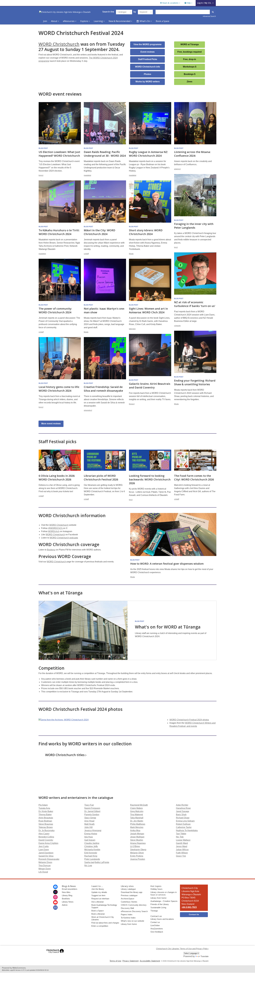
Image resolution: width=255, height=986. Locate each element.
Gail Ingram (89, 840)
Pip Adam (43, 805)
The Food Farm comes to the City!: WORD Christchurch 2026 (194, 477)
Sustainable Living (158, 907)
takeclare (132, 329)
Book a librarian (98, 914)
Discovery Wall (127, 908)
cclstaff (86, 254)
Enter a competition (99, 926)
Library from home (129, 924)
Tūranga (154, 911)
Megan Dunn (45, 869)
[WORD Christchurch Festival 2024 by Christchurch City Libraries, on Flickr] (64, 720)
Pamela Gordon (91, 814)
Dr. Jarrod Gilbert (92, 811)
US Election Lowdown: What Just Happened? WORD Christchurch (59, 153)
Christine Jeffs (91, 846)
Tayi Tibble (181, 834)
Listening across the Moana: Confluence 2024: (192, 153)
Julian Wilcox (182, 849)
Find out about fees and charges (105, 923)
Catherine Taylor (184, 827)
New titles (66, 892)
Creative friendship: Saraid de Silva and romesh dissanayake (103, 388)
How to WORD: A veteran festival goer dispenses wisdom (167, 563)
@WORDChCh (55, 528)
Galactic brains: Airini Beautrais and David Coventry (149, 385)
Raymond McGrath (139, 805)
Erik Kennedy (90, 853)
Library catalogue (128, 889)
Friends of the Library (159, 904)
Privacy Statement (130, 961)
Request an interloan (100, 898)
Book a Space (162, 21)
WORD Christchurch (59, 44)
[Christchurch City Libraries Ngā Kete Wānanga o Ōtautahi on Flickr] (55, 892)
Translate (205, 956)
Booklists (66, 898)
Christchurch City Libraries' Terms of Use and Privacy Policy (182, 948)
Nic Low (88, 865)
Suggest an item (98, 895)
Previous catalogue (129, 895)
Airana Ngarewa (138, 843)
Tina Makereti (136, 814)
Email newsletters (69, 889)
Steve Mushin (136, 840)
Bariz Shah (181, 814)
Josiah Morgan (137, 834)
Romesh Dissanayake (49, 859)
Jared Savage (182, 811)
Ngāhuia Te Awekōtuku (187, 830)
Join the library (97, 889)
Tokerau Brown (46, 827)
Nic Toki (180, 837)
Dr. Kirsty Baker (46, 811)
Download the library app (131, 892)
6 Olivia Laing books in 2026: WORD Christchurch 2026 (57, 477)
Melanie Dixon (45, 862)
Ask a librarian (97, 902)
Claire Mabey (136, 808)
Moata (131, 254)
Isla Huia (88, 837)
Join (45, 21)
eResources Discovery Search (134, 911)
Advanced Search (209, 16)
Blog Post (43, 148)
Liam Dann (44, 849)
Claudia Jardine (91, 843)
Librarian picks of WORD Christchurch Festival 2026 (101, 477)
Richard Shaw (182, 818)
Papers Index (126, 914)
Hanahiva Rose (183, 808)
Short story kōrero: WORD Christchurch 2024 (146, 232)
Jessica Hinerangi (92, 830)
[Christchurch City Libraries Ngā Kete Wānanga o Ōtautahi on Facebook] (55, 887)
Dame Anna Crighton (48, 843)
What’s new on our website (132, 921)
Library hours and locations (162, 919)
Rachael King (90, 856)
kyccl (176, 247)
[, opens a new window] (55, 954)
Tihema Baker (45, 814)
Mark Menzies (136, 827)
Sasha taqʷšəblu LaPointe (96, 862)
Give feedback (156, 932)
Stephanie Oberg (138, 849)
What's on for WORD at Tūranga (167, 627)
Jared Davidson (46, 853)
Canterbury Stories (129, 902)
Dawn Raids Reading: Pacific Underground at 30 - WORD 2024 (105, 153)
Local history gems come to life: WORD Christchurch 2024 (59, 388)
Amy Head (89, 821)
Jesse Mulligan (137, 837)
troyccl (41, 175)
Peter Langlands (92, 859)
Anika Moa (135, 830)
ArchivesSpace (127, 898)
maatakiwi (87, 175)
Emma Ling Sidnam (185, 821)
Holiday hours (156, 889)
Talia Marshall (136, 818)
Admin (64, 905)
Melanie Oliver (137, 853)
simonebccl (88, 410)
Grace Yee (181, 856)
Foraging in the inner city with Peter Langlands (193, 225)
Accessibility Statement (150, 961)
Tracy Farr (89, 805)
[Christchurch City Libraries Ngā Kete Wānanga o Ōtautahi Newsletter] (55, 907)
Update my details (99, 892)
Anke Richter (182, 805)
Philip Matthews (137, 824)
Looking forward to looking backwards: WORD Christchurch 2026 (150, 479)
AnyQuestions (156, 928)
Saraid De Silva (46, 856)
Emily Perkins (136, 856)
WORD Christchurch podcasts (64, 538)
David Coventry (46, 840)
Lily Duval (43, 872)
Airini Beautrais (46, 818)
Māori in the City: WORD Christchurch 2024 (99, 232)
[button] (170, 3)
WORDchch (53, 531)
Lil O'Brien (135, 846)
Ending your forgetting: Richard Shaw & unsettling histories (194, 382)
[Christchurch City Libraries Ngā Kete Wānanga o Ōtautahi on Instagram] (55, 897)
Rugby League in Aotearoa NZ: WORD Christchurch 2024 (148, 153)
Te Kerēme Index (128, 918)
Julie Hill (88, 827)
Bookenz (51, 550)
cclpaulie (177, 326)
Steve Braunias (46, 824)
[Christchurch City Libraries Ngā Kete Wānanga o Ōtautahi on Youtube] (55, 902)
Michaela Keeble (92, 849)
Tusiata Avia (44, 808)
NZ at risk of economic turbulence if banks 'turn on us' (194, 304)
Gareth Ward (182, 843)
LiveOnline (155, 925)
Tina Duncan (45, 865)
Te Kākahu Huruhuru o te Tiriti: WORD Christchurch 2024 (59, 232)
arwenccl (177, 169)
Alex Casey (44, 834)
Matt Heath (89, 824)
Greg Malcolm (136, 811)
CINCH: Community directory (133, 905)
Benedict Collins (46, 837)
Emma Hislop (90, 834)
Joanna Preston (137, 859)
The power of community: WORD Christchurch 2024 (55, 310)
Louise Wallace (183, 840)
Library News (67, 902)
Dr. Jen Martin (136, 821)
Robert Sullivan (183, 824)
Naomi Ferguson (92, 808)
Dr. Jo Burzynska (46, 830)
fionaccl (132, 404)
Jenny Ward (181, 846)
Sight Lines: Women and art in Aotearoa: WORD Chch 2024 (148, 310)
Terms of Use (115, 961)
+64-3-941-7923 (189, 907)
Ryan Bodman (45, 821)
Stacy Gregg (90, 818)
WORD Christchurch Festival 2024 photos (189, 720)
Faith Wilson (182, 853)
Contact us (155, 922)
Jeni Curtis (44, 846)
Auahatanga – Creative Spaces (163, 901)
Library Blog (67, 895)
